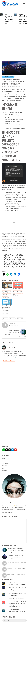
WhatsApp (20, 320)
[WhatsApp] (3, 451)
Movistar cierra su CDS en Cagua (16, 570)
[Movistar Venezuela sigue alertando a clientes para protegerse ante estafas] (7, 304)
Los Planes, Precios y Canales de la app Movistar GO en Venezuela (17, 590)
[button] (4, 10)
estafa (5, 320)
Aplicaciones (5, 465)
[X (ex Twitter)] (9, 451)
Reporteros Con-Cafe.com (8, 78)
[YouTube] (15, 451)
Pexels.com (19, 70)
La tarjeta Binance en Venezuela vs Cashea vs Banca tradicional (17, 585)
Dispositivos (5, 460)
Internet (4, 467)
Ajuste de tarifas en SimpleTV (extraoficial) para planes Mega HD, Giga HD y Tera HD (15, 335)
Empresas (4, 472)
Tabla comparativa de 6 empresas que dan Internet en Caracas (17, 612)
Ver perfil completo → (8, 514)
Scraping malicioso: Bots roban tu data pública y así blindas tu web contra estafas (9, 18)
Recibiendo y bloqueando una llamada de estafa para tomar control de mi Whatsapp (15, 558)
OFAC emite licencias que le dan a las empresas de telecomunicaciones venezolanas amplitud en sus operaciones (17, 597)
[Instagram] (6, 451)
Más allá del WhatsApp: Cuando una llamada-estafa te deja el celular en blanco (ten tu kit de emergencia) (6, 293)
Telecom (4, 462)
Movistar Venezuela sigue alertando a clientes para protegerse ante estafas (6, 310)
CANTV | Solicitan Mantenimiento (14, 326)
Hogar (4, 470)
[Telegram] (12, 451)
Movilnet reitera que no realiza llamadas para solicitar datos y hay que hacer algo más (18, 293)
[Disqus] (14, 386)
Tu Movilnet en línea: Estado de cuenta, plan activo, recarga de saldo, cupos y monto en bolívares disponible (17, 605)
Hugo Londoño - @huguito (8, 504)
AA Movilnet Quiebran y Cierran (16, 576)
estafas (12, 320)
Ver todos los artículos (10, 362)
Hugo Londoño (16, 88)
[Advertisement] (14, 47)
